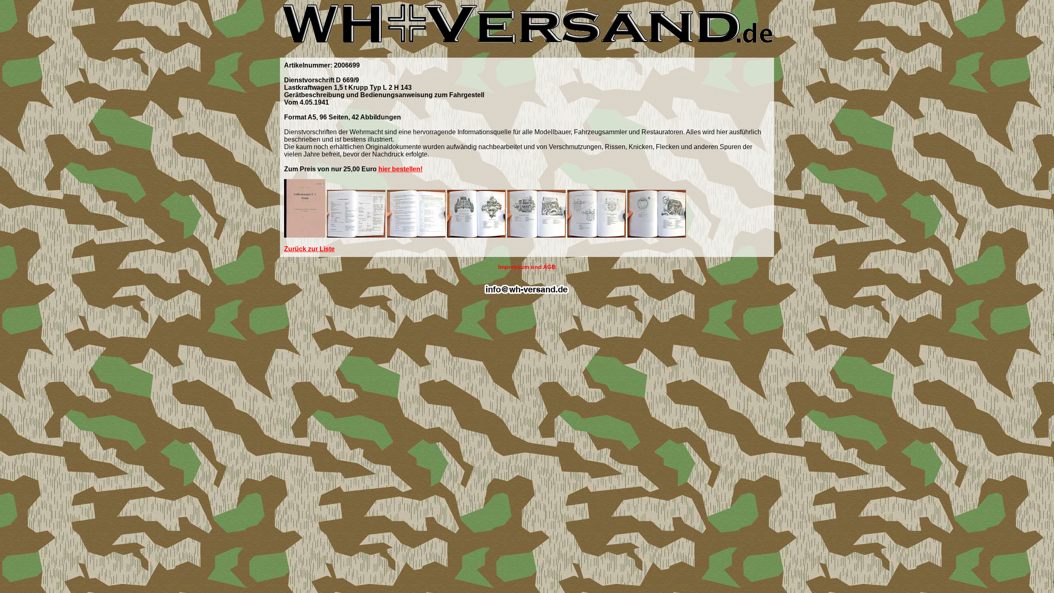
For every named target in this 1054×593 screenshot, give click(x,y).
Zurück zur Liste (309, 248)
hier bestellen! (400, 169)
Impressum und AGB (527, 267)
